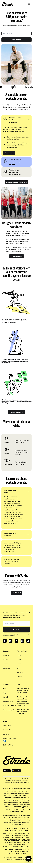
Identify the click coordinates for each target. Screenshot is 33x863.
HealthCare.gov (19, 811)
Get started (16, 630)
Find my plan (16, 39)
